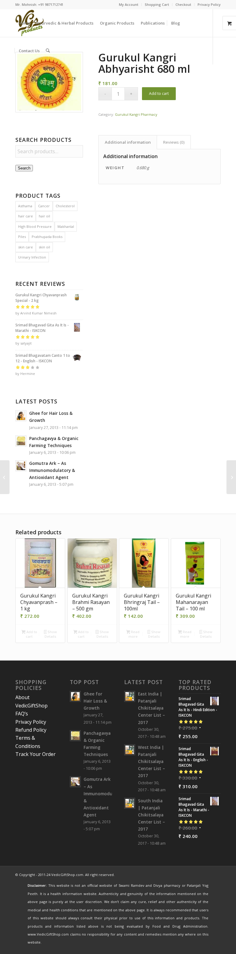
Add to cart (159, 93)
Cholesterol (65, 206)
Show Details (51, 634)
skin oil (44, 247)
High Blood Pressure (35, 226)
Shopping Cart (157, 4)
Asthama (25, 206)
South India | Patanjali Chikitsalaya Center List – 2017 (151, 815)
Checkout (183, 4)
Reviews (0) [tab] (174, 142)
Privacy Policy (209, 4)
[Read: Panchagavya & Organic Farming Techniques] (20, 440)
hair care (25, 216)
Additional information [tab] (128, 142)
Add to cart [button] (31, 634)
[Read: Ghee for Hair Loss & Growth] (20, 415)
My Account (128, 4)
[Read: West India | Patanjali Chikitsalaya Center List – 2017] (129, 749)
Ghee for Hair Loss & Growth (95, 701)
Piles (22, 236)
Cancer (44, 206)
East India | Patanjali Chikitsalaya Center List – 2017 (151, 708)
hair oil (44, 216)
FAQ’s (21, 713)
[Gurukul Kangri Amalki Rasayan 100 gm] (231, 477)
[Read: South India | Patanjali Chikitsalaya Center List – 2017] (129, 803)
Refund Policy (30, 729)
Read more (134, 634)
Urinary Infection (32, 257)
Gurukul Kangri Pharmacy (136, 114)
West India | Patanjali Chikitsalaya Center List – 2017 (151, 761)
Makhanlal (65, 226)
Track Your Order (35, 754)
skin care (25, 247)
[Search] (48, 50)
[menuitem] (129, 4)
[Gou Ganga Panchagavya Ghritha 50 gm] (5, 477)
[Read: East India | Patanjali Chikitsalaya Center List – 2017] (129, 696)
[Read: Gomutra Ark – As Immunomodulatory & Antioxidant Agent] (20, 465)
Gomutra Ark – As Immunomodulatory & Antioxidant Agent (52, 470)
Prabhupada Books (47, 236)
